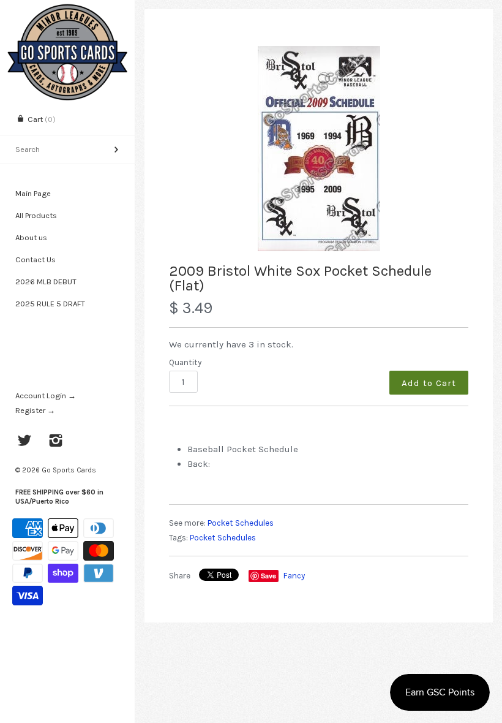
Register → (35, 410)
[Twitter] (24, 441)
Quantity (185, 362)
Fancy (294, 575)
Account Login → (45, 395)
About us (31, 237)
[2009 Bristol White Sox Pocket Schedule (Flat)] (318, 148)
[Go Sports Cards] (67, 10)
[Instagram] (56, 441)
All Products (36, 215)
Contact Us (35, 259)
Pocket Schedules (241, 523)
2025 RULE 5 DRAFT (50, 303)
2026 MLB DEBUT (46, 281)
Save (268, 575)
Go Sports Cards (69, 470)
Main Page (33, 193)
